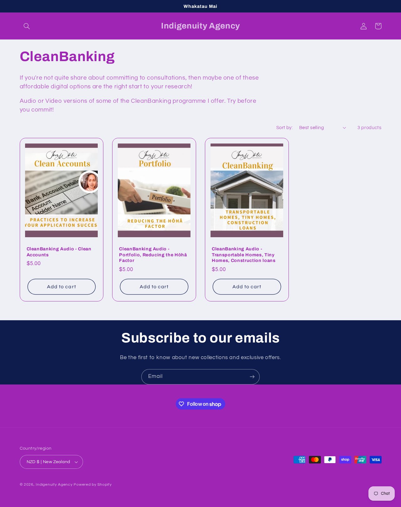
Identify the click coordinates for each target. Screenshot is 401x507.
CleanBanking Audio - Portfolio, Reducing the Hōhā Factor (153, 254)
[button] (27, 26)
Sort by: (284, 127)
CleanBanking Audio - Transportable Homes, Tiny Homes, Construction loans (244, 254)
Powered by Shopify (93, 484)
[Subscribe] (252, 376)
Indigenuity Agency (54, 484)
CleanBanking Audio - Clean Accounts (59, 251)
